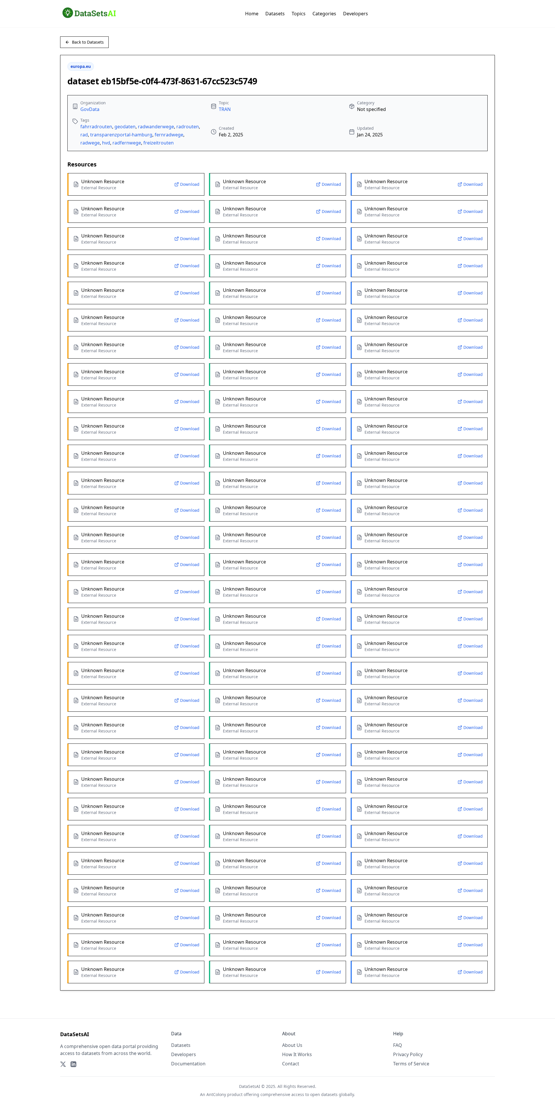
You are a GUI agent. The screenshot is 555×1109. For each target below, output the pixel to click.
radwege (90, 143)
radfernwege (126, 143)
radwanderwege (156, 126)
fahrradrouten (96, 126)
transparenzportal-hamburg (121, 134)
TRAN (225, 109)
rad (84, 134)
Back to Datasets (88, 42)
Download (189, 184)
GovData (89, 109)
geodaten (125, 126)
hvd (106, 143)
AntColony (216, 1094)
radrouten (187, 126)
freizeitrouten (158, 143)
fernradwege (169, 134)
